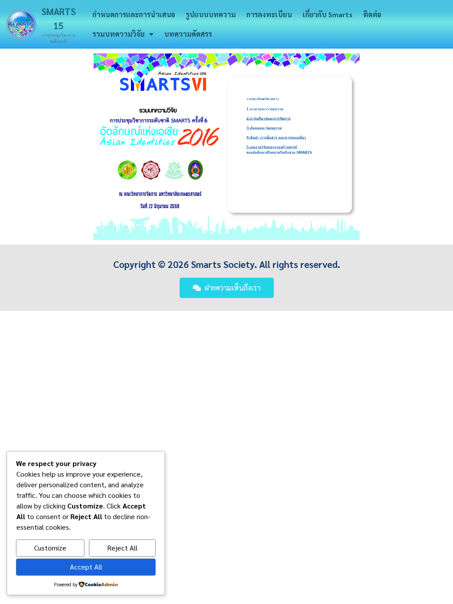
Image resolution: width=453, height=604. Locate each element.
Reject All (122, 547)
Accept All (86, 566)
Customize (50, 547)
